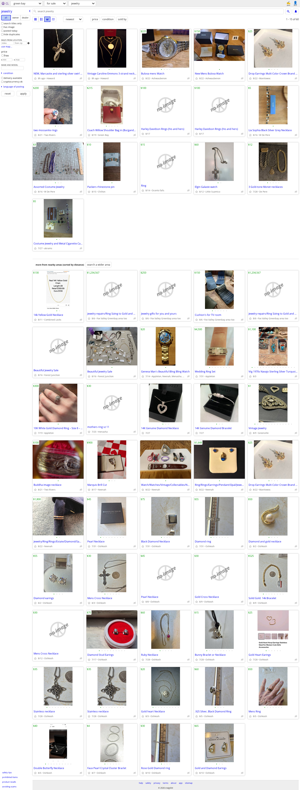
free (6, 55)
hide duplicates (12, 34)
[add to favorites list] (35, 78)
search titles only (13, 23)
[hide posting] (81, 78)
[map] (53, 19)
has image (9, 27)
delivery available (13, 78)
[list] (35, 19)
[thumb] (41, 19)
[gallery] (47, 19)
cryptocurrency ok (13, 81)
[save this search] (296, 11)
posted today (10, 30)
